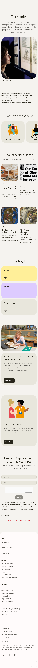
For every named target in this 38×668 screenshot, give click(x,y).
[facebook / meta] (9, 655)
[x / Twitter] (3, 655)
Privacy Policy (13, 509)
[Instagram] (15, 655)
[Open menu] (34, 664)
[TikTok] (20, 655)
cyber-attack (23, 93)
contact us (5, 515)
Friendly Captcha (28, 492)
